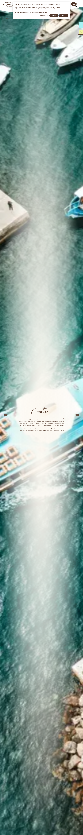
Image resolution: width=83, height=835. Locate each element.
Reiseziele (8, 18)
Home (3, 18)
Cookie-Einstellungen (44, 15)
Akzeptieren (54, 15)
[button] (6, 415)
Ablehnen (64, 15)
